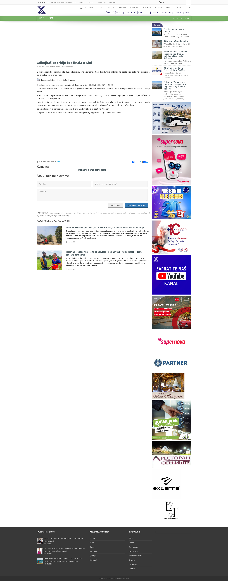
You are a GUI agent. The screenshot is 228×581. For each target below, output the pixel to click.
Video (118, 13)
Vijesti (110, 13)
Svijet (59, 162)
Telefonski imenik (135, 556)
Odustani (115, 205)
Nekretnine (166, 13)
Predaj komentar (136, 205)
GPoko (187, 13)
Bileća (92, 543)
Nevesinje (93, 551)
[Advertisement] (93, 41)
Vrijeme (154, 13)
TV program (130, 13)
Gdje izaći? (143, 13)
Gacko (92, 547)
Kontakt (132, 569)
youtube (173, 2)
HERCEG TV (177, 18)
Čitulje (178, 13)
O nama (132, 560)
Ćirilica (161, 2)
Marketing (133, 564)
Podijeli (138, 162)
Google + (167, 2)
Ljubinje (93, 556)
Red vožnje (133, 551)
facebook (183, 2)
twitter (178, 2)
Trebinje (93, 538)
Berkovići (93, 560)
